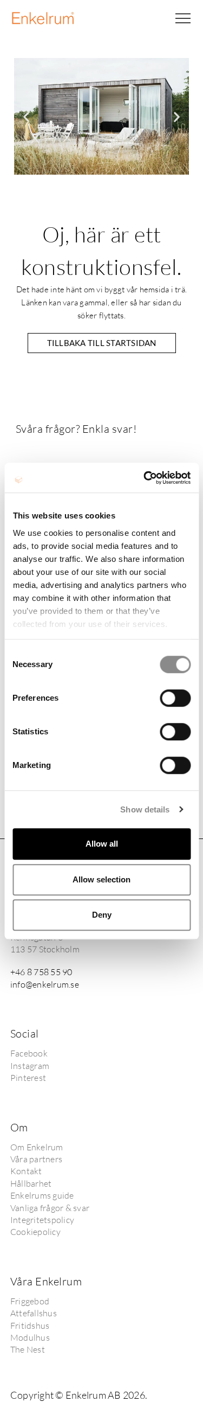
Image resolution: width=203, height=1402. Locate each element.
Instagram (29, 1065)
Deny (102, 914)
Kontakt (26, 1171)
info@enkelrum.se (44, 984)
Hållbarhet (31, 1183)
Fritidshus (30, 1325)
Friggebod (29, 1301)
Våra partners (36, 1159)
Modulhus (30, 1337)
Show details (144, 809)
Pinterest (28, 1077)
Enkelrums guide (42, 1195)
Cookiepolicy (35, 1231)
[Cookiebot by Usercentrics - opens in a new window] (145, 478)
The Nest (27, 1349)
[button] (183, 18)
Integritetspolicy (42, 1219)
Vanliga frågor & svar (49, 1207)
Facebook (29, 1053)
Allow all (102, 843)
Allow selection (101, 879)
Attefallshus (33, 1313)
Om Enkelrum (36, 1147)
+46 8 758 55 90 (41, 971)
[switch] (175, 698)
